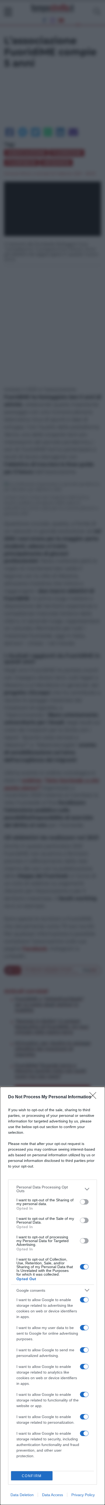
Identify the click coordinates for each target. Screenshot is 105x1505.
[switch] (84, 1202)
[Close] (94, 1097)
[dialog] (52, 1296)
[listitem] (52, 1189)
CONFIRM (32, 1476)
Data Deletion (22, 1495)
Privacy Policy (83, 1495)
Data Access (52, 1495)
